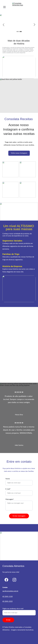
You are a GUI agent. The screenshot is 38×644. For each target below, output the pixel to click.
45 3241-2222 (7, 601)
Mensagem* (9, 499)
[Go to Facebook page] (6, 580)
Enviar (8, 620)
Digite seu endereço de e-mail (12, 608)
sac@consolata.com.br (10, 591)
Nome (7, 479)
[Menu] (4, 7)
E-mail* (8, 489)
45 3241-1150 (7, 596)
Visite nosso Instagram (19, 153)
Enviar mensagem (19, 516)
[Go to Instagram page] (14, 580)
